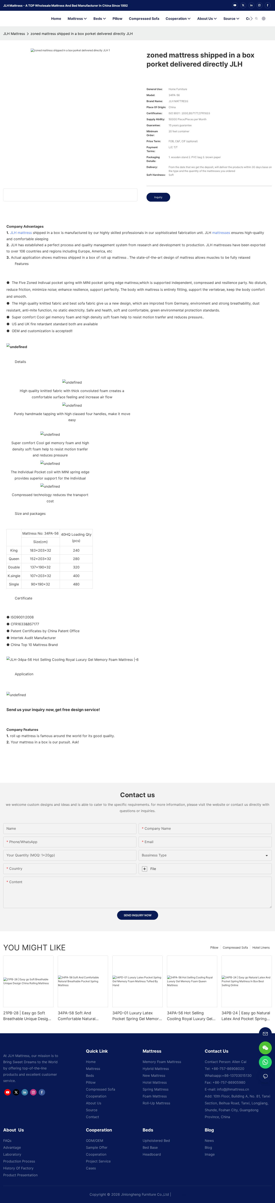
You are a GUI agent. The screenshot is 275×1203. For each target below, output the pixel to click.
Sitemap (179, 1194)
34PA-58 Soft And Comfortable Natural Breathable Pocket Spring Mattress (81, 1016)
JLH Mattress (14, 33)
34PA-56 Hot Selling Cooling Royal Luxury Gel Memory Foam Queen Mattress (189, 1016)
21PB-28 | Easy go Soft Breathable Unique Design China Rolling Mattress (26, 1016)
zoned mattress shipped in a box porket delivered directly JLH (82, 33)
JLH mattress (21, 232)
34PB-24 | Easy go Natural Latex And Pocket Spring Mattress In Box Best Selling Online (246, 1016)
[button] (251, 18)
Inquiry (158, 197)
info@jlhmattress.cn (233, 1089)
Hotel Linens (261, 947)
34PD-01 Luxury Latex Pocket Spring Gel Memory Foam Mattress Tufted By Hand (136, 1016)
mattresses (221, 232)
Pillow (214, 947)
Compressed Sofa (235, 947)
